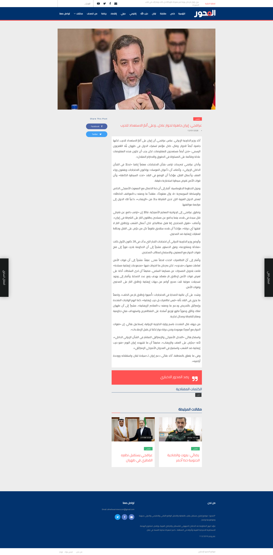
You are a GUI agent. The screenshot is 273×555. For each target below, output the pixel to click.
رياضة (103, 13)
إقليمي (133, 13)
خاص (172, 13)
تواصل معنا (64, 13)
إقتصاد (113, 13)
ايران (198, 394)
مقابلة (163, 13)
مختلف (79, 13)
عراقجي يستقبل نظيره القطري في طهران (137, 458)
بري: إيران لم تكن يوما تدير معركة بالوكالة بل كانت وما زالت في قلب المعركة (172, 4)
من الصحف (92, 13)
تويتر (61, 551)
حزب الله (144, 13)
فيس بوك (69, 551)
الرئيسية (181, 13)
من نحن (79, 551)
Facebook (95, 126)
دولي (123, 13)
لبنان (154, 13)
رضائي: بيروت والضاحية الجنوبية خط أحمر (183, 458)
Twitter (95, 134)
